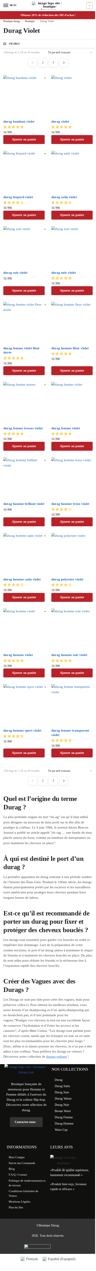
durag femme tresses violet (23, 428)
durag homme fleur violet (70, 348)
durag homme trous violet (70, 504)
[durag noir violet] (72, 246)
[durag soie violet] (24, 246)
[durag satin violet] (72, 171)
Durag (59, 1080)
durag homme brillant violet (23, 504)
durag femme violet (65, 428)
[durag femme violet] (72, 402)
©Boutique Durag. (48, 1225)
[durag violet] (72, 95)
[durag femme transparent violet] (72, 704)
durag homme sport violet (22, 730)
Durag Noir (62, 1104)
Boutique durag (11, 21)
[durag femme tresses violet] (24, 402)
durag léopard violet (18, 197)
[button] (14, 127)
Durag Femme (64, 1117)
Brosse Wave (63, 1111)
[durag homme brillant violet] (24, 478)
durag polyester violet (67, 579)
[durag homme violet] (24, 629)
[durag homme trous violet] (72, 478)
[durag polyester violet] (72, 553)
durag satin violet (64, 197)
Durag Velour (63, 1098)
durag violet (60, 121)
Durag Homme (64, 1123)
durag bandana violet (18, 121)
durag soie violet (15, 272)
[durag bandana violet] (24, 95)
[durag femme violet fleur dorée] (24, 322)
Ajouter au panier (24, 139)
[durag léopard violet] (24, 171)
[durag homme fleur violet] (72, 322)
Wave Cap (61, 1129)
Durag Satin (62, 1086)
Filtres (14, 43)
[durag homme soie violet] (72, 629)
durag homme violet (18, 655)
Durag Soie (62, 1092)
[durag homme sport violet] (24, 704)
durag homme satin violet (22, 579)
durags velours (56, 1056)
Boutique (30, 21)
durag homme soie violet (69, 655)
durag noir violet (63, 272)
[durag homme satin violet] (24, 553)
